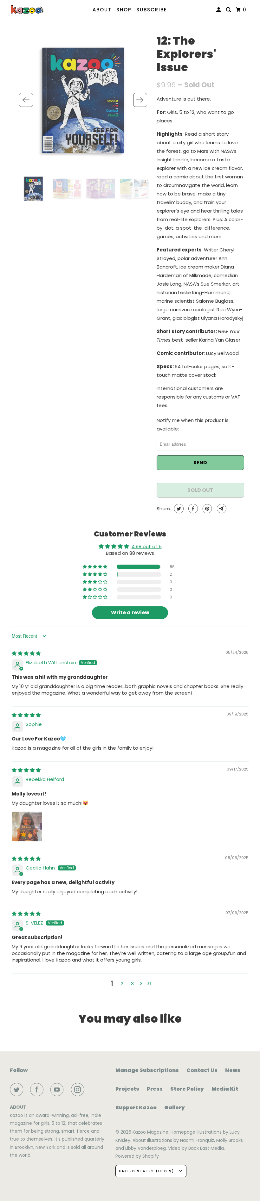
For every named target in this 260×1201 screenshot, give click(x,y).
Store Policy (187, 1089)
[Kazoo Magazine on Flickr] (92, 1089)
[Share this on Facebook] (192, 508)
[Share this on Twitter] (178, 508)
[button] (95, 567)
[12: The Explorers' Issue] (83, 100)
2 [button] (122, 983)
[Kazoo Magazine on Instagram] (79, 1089)
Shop (124, 9)
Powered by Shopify (137, 1156)
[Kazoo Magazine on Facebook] (38, 1089)
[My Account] (219, 9)
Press (155, 1089)
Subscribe (151, 9)
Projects (127, 1089)
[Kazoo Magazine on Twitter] (18, 1089)
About (102, 9)
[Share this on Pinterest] (206, 508)
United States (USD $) (147, 1170)
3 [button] (132, 983)
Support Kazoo (136, 1107)
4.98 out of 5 (147, 546)
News (232, 1070)
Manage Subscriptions (147, 1070)
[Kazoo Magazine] (27, 9)
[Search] (229, 9)
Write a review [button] (130, 612)
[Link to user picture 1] (27, 826)
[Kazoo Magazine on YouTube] (58, 1089)
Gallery (174, 1107)
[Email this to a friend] (220, 508)
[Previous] (26, 100)
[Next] (140, 100)
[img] (26, 653)
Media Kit (224, 1089)
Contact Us (202, 1070)
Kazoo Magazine (150, 1132)
